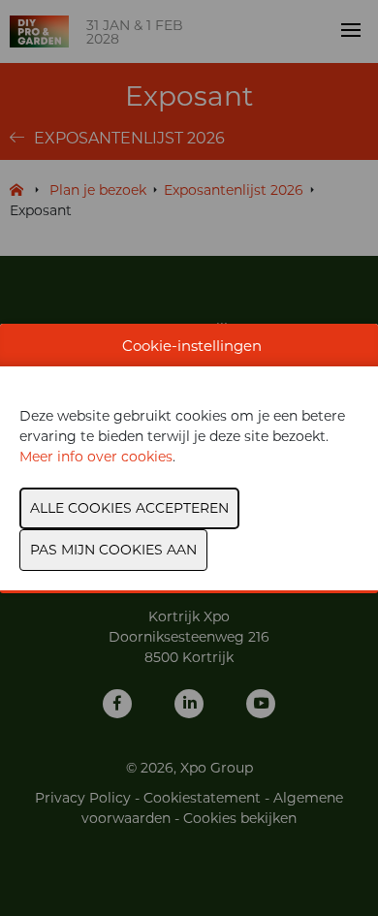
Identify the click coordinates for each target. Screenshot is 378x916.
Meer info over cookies (96, 456)
